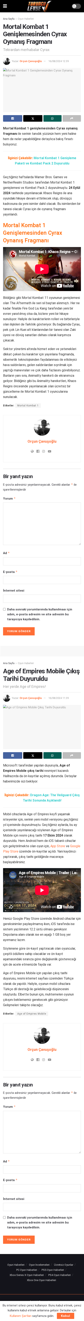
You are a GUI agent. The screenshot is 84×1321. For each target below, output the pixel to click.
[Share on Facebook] (12, 118)
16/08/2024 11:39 (58, 698)
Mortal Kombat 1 (28, 405)
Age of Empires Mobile (31, 1013)
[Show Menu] (5, 6)
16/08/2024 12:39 (58, 61)
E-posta (10, 572)
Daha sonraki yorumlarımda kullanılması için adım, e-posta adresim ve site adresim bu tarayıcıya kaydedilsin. (39, 614)
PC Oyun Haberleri (26, 1269)
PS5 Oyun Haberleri (53, 1269)
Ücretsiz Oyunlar (63, 1264)
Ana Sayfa (8, 18)
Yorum (9, 498)
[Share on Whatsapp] (52, 118)
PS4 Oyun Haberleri (59, 1275)
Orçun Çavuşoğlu (31, 61)
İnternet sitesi (13, 590)
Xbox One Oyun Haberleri (41, 1280)
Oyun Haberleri (26, 18)
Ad (6, 553)
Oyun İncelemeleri (39, 1264)
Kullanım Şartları (20, 1316)
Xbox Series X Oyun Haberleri (27, 1275)
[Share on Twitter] (32, 118)
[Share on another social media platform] (72, 118)
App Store (57, 846)
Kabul (65, 1316)
